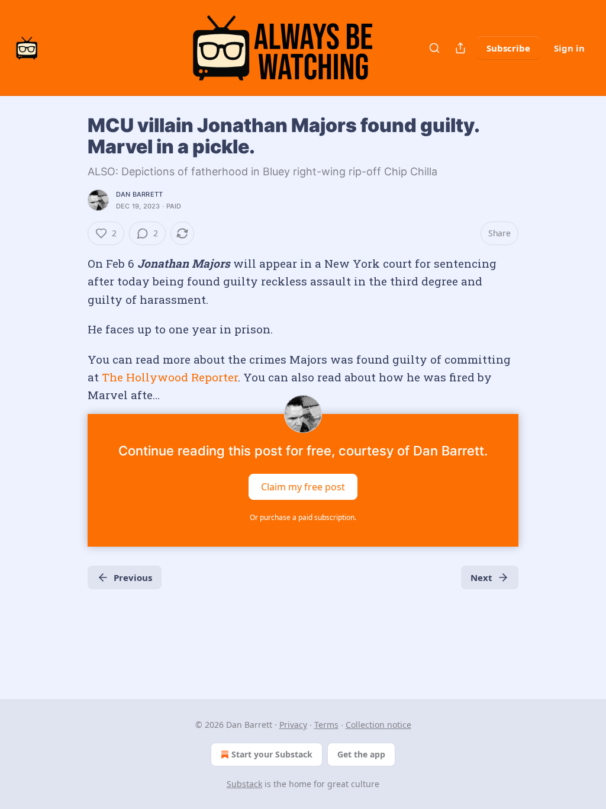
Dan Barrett (139, 194)
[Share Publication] (460, 48)
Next (481, 577)
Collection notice (378, 724)
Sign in (569, 48)
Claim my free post (303, 486)
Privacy (293, 724)
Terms (326, 724)
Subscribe (508, 48)
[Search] (434, 48)
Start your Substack (271, 754)
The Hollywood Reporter (170, 377)
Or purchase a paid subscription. (303, 517)
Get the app (361, 754)
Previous (133, 577)
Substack (244, 783)
